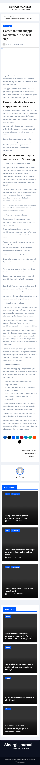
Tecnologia (7, 26)
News (7, 494)
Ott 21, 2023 (18, 521)
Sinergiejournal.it (20, 6)
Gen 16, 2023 (18, 594)
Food (8, 616)
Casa (7, 567)
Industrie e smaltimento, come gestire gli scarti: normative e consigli (19, 667)
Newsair (30, 759)
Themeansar (20, 762)
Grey (9, 44)
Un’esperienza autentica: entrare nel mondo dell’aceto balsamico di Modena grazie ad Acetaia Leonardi (19, 637)
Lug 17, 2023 (18, 557)
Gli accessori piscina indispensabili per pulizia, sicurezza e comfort (17, 728)
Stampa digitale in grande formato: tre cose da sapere (17, 516)
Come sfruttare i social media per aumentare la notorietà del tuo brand (20, 552)
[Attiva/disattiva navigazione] (3, 8)
